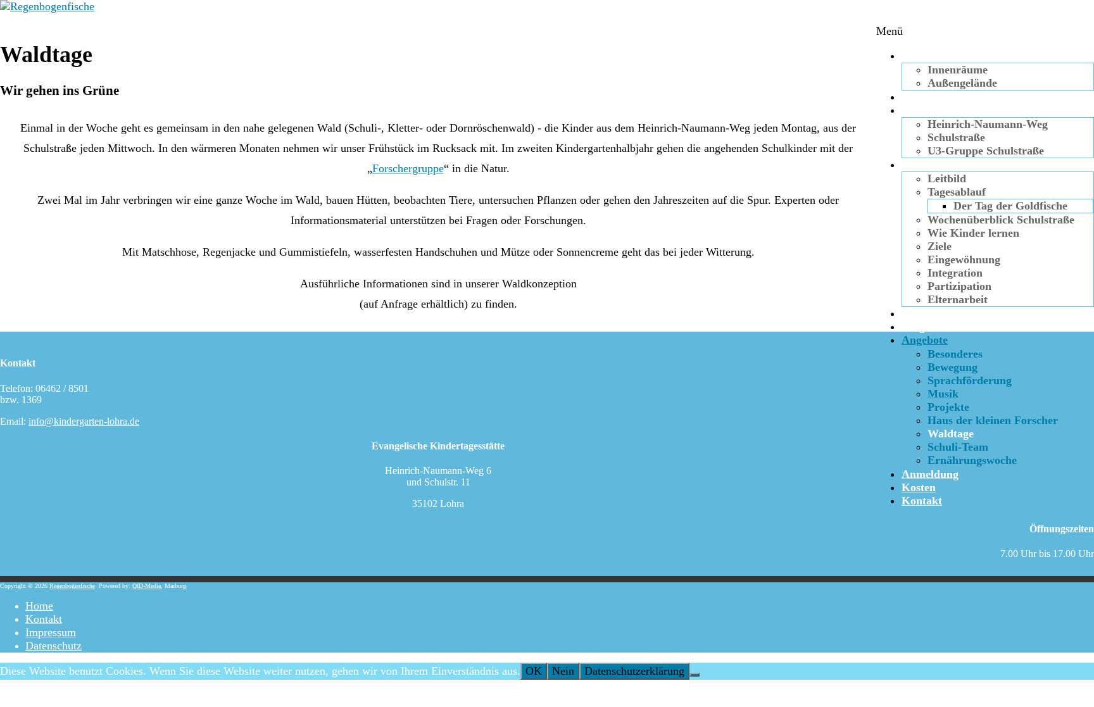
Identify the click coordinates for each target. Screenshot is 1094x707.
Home (39, 605)
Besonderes (955, 353)
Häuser (919, 55)
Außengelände (962, 83)
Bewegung (952, 367)
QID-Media (146, 585)
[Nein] (694, 675)
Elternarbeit (957, 299)
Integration (955, 272)
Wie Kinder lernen (973, 233)
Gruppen (924, 110)
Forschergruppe (408, 168)
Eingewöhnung (963, 259)
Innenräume (957, 69)
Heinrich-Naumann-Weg (987, 124)
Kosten (919, 487)
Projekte (948, 407)
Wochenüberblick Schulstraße (1000, 219)
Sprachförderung (969, 380)
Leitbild (946, 178)
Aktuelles (924, 97)
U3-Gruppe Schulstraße (985, 150)
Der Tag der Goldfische (1010, 205)
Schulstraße (956, 137)
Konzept (922, 164)
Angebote (925, 340)
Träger (918, 326)
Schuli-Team (957, 447)
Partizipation (959, 286)
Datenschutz (53, 645)
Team (915, 313)
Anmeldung (930, 474)
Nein (563, 671)
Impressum (50, 632)
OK (533, 671)
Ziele (939, 246)
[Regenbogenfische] (47, 6)
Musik (943, 393)
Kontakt (922, 500)
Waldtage (950, 433)
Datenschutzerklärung (634, 671)
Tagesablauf (956, 191)
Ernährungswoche (972, 460)
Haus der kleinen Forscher (992, 420)
